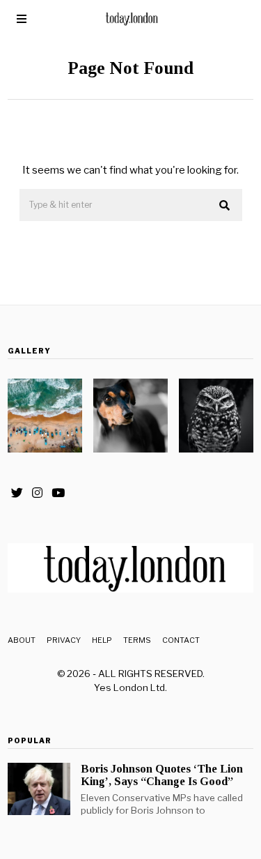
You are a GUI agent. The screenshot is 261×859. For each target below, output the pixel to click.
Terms (137, 640)
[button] (225, 205)
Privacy (64, 640)
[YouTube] (58, 493)
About (21, 640)
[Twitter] (17, 493)
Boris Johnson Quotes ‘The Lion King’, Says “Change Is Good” (162, 775)
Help (102, 640)
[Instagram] (37, 493)
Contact (181, 640)
